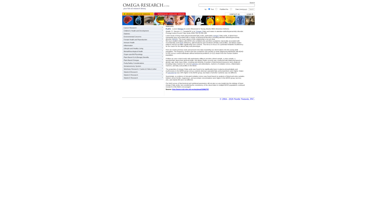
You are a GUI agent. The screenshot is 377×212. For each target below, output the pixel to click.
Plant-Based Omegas (131, 60)
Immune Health (129, 42)
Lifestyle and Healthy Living (133, 48)
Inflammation (128, 45)
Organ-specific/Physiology (133, 54)
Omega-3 (181, 29)
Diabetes (127, 34)
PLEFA (168, 29)
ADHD (175, 39)
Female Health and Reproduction (135, 39)
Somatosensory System (132, 66)
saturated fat (171, 73)
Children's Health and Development (136, 31)
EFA (181, 43)
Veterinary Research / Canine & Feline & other (140, 69)
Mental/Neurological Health (133, 51)
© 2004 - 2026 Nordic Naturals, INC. (237, 99)
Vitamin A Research (131, 72)
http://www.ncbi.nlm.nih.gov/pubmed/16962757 (190, 89)
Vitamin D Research (131, 75)
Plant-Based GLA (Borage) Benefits (136, 57)
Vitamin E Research (131, 78)
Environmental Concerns (132, 37)
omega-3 (216, 36)
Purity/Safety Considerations (134, 63)
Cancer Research (130, 28)
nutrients (195, 64)
